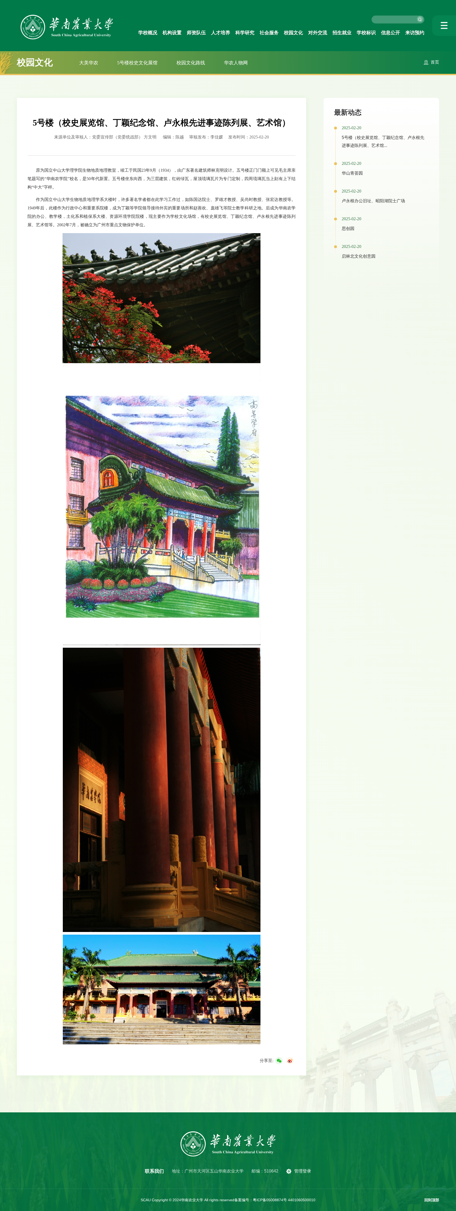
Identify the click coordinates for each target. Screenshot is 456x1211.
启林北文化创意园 (359, 256)
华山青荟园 (352, 173)
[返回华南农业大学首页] (67, 16)
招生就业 (342, 32)
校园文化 (293, 32)
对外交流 (317, 32)
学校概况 (147, 32)
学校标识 (366, 32)
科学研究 (244, 32)
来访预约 (414, 32)
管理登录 (302, 1171)
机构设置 (172, 32)
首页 (435, 62)
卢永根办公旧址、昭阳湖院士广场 (373, 201)
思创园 (348, 228)
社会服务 (269, 32)
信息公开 (390, 32)
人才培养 (220, 32)
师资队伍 (196, 32)
